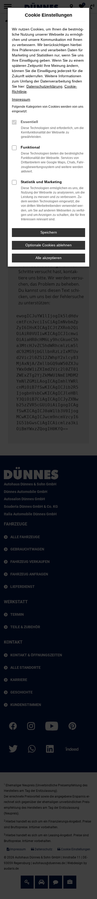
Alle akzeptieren (48, 258)
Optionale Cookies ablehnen (48, 245)
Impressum (21, 99)
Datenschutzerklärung (44, 86)
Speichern (48, 232)
